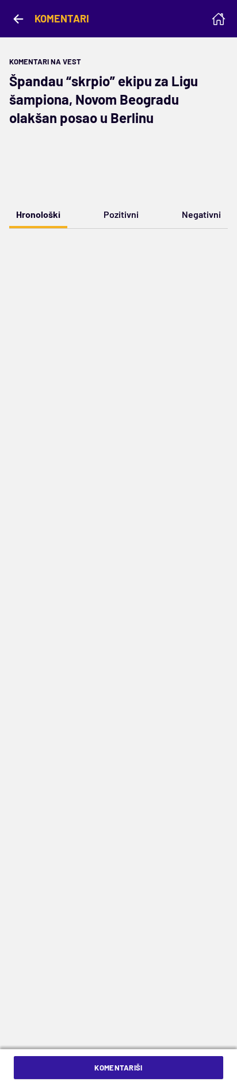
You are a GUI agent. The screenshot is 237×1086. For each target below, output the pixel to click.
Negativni (201, 214)
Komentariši (118, 1067)
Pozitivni (121, 214)
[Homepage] (218, 18)
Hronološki (38, 214)
